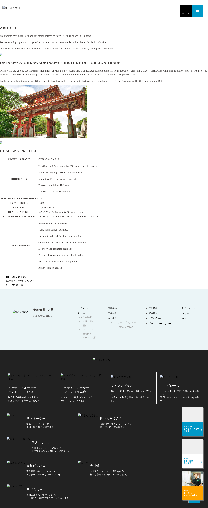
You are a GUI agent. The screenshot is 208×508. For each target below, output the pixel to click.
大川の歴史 (88, 321)
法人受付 (112, 318)
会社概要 (87, 334)
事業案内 (112, 308)
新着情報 (153, 313)
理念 (85, 325)
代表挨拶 (87, 317)
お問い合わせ (155, 318)
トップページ (82, 308)
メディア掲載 (89, 337)
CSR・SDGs (89, 329)
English (185, 313)
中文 (184, 318)
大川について (82, 313)
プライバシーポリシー (160, 323)
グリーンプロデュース (126, 322)
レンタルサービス (124, 327)
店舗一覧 (112, 313)
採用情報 (153, 308)
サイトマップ (188, 308)
